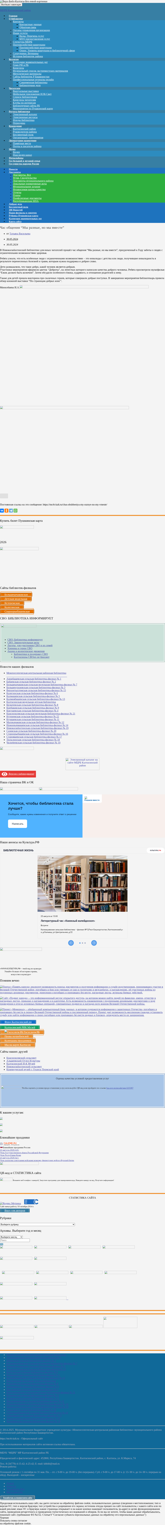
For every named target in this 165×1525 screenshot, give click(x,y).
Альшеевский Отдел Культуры (23, 1060)
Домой (10, 1483)
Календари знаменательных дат (30, 62)
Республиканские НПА (26, 201)
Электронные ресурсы (25, 117)
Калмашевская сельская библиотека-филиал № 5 (33, 696)
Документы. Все (22, 175)
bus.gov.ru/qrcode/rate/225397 (120, 1088)
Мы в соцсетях (14, 1492)
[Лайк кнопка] (4, 496)
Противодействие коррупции (29, 44)
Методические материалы (27, 73)
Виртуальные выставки (26, 91)
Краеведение (15, 126)
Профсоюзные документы (27, 198)
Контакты (18, 21)
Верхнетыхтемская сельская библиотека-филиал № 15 (36, 690)
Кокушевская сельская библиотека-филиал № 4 (32, 710)
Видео (16, 152)
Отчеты (17, 192)
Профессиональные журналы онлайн (33, 79)
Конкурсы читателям (24, 99)
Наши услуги (20, 33)
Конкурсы (18, 68)
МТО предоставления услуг (34, 39)
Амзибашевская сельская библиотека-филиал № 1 (33, 678)
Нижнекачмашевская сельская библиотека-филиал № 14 (37, 725)
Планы (16, 195)
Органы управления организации (31, 30)
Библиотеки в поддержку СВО (31, 654)
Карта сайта (15, 221)
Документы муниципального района (33, 180)
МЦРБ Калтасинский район (15, 10)
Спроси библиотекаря (25, 97)
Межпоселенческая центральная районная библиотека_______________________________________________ (36, 674)
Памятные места (22, 143)
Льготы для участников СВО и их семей (30, 645)
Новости (11, 1486)
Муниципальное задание (26, 186)
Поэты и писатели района (27, 146)
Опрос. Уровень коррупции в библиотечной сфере (47, 50)
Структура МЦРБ (22, 41)
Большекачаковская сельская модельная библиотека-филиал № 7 (41, 684)
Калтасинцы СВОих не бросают (31, 657)
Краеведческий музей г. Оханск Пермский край (32, 1069)
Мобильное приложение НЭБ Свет (32, 94)
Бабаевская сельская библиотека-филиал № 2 (31, 681)
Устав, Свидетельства (25, 177)
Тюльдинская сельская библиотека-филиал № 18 (33, 739)
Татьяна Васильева (20, 233)
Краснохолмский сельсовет (21, 1057)
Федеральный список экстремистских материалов (40, 70)
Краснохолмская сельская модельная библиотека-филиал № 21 (40, 713)
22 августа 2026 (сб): (9, 1150)
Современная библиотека (33, 82)
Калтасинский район (24, 128)
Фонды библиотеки (23, 120)
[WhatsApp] (15, 511)
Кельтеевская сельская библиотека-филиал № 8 (32, 705)
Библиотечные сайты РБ (26, 105)
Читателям (14, 88)
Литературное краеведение (22, 140)
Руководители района (25, 131)
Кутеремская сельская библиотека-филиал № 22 (32, 716)
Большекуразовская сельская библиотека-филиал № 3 (35, 687)
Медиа (12, 149)
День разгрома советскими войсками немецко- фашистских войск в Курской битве (37, 1160)
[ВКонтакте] (2, 511)
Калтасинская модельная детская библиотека (31, 702)
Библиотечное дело (30, 85)
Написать (17, 823)
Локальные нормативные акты (30, 183)
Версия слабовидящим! (20, 773)
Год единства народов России (24, 164)
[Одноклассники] (6, 511)
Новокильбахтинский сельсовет (24, 1066)
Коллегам (14, 59)
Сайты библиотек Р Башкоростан (31, 76)
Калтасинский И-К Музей (20, 1063)
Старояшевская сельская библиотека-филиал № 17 (34, 736)
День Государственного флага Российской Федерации (24, 1152)
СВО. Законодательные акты (23, 642)
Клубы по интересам (24, 102)
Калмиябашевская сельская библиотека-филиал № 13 (35, 699)
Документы (15, 172)
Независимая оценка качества (29, 189)
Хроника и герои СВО (19, 648)
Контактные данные (30, 24)
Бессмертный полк (23, 134)
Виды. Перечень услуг (31, 36)
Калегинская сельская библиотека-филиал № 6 (32, 693)
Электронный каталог (25, 114)
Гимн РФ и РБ (21, 65)
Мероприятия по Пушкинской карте (33, 108)
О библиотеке (16, 19)
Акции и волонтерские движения (25, 651)
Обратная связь (27, 27)
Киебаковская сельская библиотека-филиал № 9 (32, 707)
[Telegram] (11, 511)
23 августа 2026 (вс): (9, 1158)
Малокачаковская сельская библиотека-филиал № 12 (35, 722)
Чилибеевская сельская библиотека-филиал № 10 (33, 742)
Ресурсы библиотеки (19, 111)
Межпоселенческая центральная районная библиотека (36, 1354)
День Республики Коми (10, 1155)
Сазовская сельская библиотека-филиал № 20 (31, 731)
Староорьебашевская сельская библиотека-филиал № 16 (37, 734)
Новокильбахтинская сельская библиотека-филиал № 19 (37, 728)
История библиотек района (28, 56)
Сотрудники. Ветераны (26, 53)
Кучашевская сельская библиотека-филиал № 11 (32, 719)
